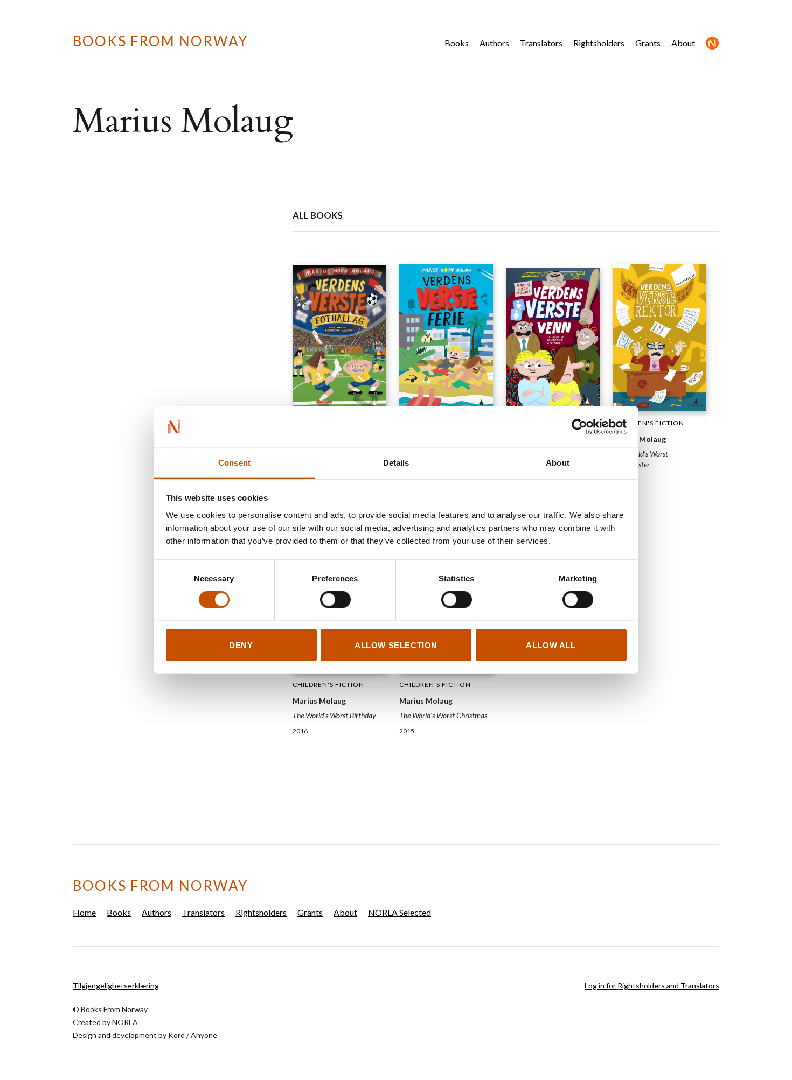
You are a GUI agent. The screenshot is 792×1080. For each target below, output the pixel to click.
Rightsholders (598, 43)
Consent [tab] (234, 462)
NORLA (125, 1022)
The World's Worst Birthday (334, 715)
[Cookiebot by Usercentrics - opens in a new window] (579, 427)
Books (456, 43)
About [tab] (557, 462)
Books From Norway (160, 41)
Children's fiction (648, 423)
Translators (541, 43)
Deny (241, 644)
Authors (494, 43)
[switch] (335, 599)
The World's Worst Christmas (443, 715)
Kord (176, 1035)
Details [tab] (396, 462)
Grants (648, 43)
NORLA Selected (712, 43)
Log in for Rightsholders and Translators (652, 985)
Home (84, 912)
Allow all (550, 644)
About (683, 43)
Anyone (204, 1035)
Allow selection (396, 644)
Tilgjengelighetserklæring (116, 985)
